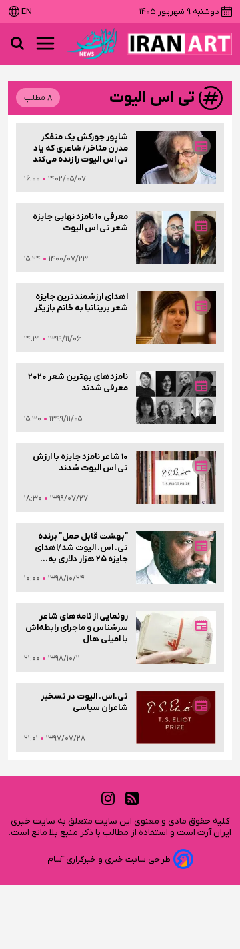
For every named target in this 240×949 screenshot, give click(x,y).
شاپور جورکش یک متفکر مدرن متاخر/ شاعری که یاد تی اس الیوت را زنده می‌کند (80, 148)
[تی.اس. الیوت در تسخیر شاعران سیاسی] (176, 717)
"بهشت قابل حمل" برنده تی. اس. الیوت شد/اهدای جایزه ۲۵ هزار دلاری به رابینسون (81, 548)
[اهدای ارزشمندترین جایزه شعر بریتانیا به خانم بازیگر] (176, 317)
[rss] (132, 799)
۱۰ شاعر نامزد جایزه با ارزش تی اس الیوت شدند (80, 462)
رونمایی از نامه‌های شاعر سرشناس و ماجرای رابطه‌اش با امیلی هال (76, 628)
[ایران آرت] (179, 44)
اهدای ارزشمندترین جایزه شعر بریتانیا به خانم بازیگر (81, 302)
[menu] (45, 43)
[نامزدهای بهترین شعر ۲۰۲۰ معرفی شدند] (176, 397)
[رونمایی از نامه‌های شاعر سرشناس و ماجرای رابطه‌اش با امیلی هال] (176, 637)
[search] (17, 43)
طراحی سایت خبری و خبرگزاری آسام (109, 859)
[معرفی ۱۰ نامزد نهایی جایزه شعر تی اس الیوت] (176, 237)
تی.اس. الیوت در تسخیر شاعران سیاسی (84, 702)
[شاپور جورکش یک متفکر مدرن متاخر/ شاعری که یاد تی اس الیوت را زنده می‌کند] (176, 157)
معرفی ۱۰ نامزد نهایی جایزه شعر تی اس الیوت (80, 222)
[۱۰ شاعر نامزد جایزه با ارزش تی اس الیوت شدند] (176, 477)
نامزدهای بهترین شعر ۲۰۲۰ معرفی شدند (78, 382)
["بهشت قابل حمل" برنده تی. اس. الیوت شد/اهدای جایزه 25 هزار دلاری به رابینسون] (176, 557)
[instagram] (108, 799)
